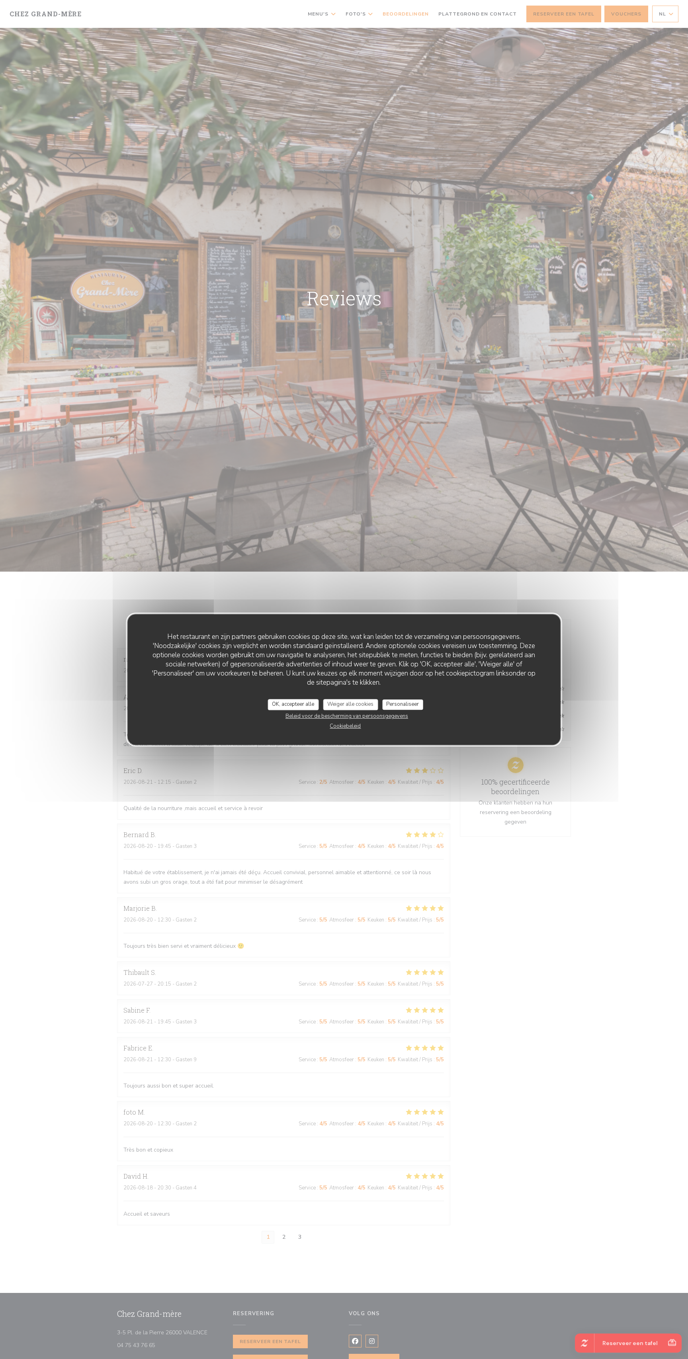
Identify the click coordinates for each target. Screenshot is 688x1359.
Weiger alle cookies (350, 704)
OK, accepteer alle (293, 704)
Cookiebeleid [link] (345, 726)
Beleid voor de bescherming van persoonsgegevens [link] (346, 716)
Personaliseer (402, 704)
